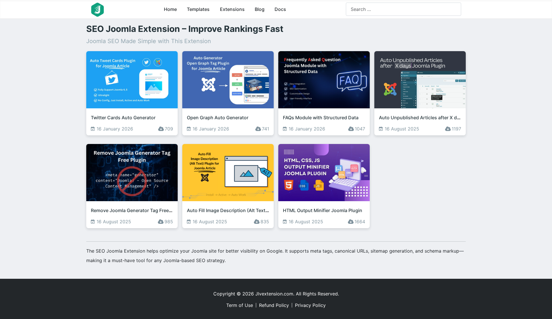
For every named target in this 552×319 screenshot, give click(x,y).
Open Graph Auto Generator (217, 117)
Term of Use (239, 305)
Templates (198, 9)
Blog (259, 9)
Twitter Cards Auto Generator (123, 117)
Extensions (232, 9)
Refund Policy (274, 305)
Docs (280, 9)
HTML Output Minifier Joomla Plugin (322, 210)
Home (170, 9)
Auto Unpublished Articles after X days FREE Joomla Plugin (444, 117)
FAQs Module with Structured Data (321, 117)
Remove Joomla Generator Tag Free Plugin (137, 210)
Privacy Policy (310, 305)
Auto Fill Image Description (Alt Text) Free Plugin (240, 210)
